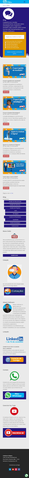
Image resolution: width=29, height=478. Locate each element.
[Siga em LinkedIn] (10, 469)
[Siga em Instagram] (16, 469)
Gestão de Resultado (12, 47)
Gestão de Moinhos (15, 204)
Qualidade (15, 219)
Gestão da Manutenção (15, 201)
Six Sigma (15, 213)
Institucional (15, 226)
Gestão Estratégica (12, 44)
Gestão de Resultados (15, 217)
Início (4, 5)
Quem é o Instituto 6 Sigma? (11, 144)
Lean (15, 210)
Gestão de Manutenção (13, 42)
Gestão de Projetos (12, 46)
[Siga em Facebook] (19, 469)
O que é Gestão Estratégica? (11, 112)
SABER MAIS (14, 255)
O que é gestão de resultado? (12, 80)
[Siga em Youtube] (13, 469)
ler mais (6, 92)
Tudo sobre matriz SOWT (10, 177)
